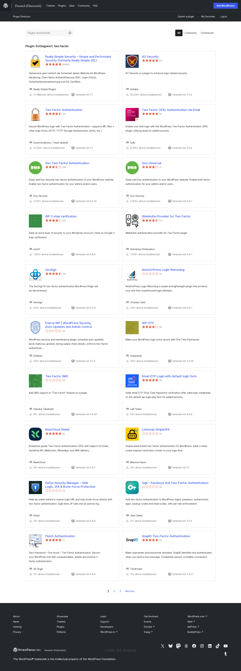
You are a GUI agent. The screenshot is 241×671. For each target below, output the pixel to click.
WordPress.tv (109, 632)
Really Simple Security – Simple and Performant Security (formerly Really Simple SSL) (78, 58)
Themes (61, 621)
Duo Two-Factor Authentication (67, 163)
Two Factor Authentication (63, 110)
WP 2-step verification (61, 216)
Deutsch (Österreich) (55, 650)
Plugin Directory (21, 16)
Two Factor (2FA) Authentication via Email (171, 110)
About (16, 616)
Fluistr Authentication (60, 536)
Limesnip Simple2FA (156, 429)
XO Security (150, 56)
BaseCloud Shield (57, 429)
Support (104, 621)
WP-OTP (148, 323)
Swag (148, 632)
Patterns (61, 632)
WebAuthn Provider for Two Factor (166, 216)
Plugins (60, 626)
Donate (149, 626)
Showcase (62, 616)
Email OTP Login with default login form (169, 376)
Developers (106, 626)
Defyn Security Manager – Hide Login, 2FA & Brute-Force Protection (70, 484)
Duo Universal (151, 163)
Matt (191, 621)
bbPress (193, 626)
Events (147, 621)
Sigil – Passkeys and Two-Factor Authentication (175, 483)
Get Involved (151, 616)
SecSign (50, 269)
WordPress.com (197, 616)
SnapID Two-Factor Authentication (166, 536)
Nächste (129, 591)
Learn (103, 616)
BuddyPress (195, 632)
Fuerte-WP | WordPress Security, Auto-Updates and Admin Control (68, 324)
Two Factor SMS (56, 376)
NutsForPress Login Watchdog (163, 269)
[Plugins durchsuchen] (70, 33)
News (16, 621)
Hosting (17, 626)
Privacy (17, 632)
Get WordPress (226, 5)
